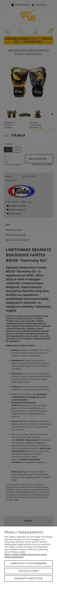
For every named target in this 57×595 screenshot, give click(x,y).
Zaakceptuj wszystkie (28, 578)
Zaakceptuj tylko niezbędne (28, 563)
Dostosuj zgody (28, 571)
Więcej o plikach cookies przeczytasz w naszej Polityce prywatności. (25, 555)
